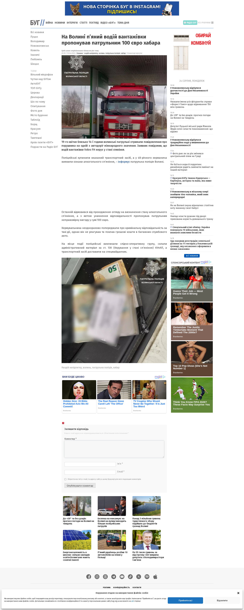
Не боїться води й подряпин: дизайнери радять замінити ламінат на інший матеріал (191, 167)
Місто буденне (39, 115)
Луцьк (34, 36)
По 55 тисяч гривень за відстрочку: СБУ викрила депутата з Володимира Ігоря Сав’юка (148, 556)
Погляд (94, 22)
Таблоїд (35, 119)
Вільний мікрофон (41, 74)
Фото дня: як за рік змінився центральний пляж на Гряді (186, 155)
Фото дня (36, 110)
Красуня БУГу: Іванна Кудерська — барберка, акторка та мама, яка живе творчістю (191, 181)
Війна (49, 22)
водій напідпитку (91, 53)
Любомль (36, 59)
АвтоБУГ (35, 83)
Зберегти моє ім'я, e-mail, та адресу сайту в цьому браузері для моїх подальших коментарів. (104, 479)
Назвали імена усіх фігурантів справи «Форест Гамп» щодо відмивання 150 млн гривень (191, 104)
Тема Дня (123, 22)
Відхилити (222, 600)
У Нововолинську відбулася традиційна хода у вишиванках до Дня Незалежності (189, 142)
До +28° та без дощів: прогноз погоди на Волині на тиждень (78, 521)
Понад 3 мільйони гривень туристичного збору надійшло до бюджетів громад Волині (146, 522)
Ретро (34, 133)
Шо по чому (37, 101)
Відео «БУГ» (108, 22)
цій (132, 601)
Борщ (33, 124)
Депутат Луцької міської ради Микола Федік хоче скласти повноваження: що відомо (191, 129)
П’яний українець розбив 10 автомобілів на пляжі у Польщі (113, 555)
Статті (83, 22)
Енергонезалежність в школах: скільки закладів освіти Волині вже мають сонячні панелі (76, 556)
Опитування (37, 106)
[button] (238, 592)
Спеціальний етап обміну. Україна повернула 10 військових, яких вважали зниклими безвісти (190, 230)
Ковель (35, 50)
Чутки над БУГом (40, 79)
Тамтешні (36, 137)
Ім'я (120, 463)
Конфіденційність (121, 588)
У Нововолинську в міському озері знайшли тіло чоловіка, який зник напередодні (189, 194)
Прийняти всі (185, 600)
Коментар (70, 439)
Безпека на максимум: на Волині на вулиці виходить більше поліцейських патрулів (112, 522)
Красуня (35, 128)
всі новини (192, 255)
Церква (35, 92)
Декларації (37, 97)
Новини (60, 22)
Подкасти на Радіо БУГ (44, 146)
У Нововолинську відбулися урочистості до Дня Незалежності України (189, 91)
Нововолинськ (39, 45)
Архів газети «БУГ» (41, 142)
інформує (124, 161)
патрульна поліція (112, 53)
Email (120, 471)
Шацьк (34, 63)
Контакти (137, 588)
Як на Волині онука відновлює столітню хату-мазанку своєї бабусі (191, 206)
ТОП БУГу (36, 88)
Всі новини (37, 32)
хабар (123, 53)
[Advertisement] (44, 192)
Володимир (37, 41)
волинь (102, 53)
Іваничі (34, 54)
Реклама (106, 588)
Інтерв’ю (72, 22)
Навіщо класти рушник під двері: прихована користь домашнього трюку (191, 217)
